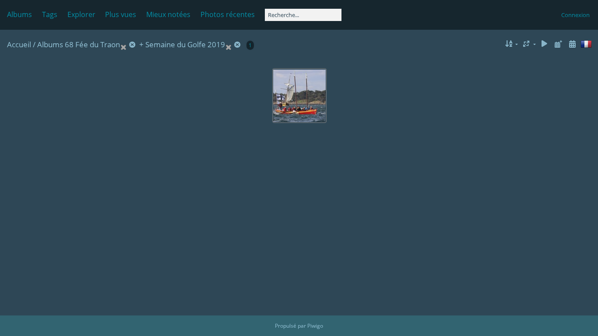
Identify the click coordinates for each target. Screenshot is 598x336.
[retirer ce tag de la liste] (128, 44)
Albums (19, 14)
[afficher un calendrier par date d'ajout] (558, 43)
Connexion (575, 15)
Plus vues (120, 14)
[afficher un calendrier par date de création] (572, 43)
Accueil (19, 44)
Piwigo (315, 325)
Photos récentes (228, 14)
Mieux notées (168, 14)
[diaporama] (544, 43)
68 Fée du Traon (92, 44)
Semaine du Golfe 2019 (185, 44)
